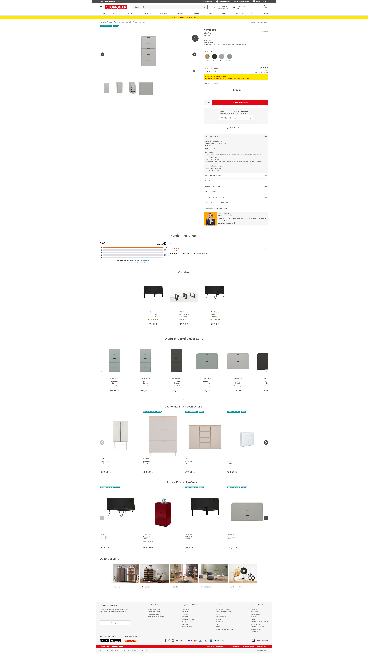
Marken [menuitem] (224, 13)
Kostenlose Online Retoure (156, 616)
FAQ (217, 624)
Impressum (219, 646)
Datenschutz (235, 646)
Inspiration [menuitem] (263, 13)
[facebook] (165, 640)
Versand (265, 72)
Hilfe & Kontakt (224, 1)
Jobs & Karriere (255, 614)
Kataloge (185, 624)
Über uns (253, 616)
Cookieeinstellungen (247, 646)
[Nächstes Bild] (194, 54)
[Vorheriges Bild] (102, 54)
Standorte (254, 609)
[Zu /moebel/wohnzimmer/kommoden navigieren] (154, 573)
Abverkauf (185, 609)
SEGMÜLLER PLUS (262, 1)
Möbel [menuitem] (102, 13)
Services (218, 619)
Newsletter (185, 616)
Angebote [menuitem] (240, 13)
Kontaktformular (221, 616)
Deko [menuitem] (210, 13)
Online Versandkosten (154, 609)
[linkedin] (181, 640)
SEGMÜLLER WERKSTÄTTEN (259, 621)
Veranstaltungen (187, 626)
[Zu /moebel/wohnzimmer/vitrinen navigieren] (125, 573)
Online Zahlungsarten (154, 611)
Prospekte (208, 1)
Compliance (254, 631)
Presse (218, 626)
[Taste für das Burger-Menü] (101, 7)
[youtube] (177, 640)
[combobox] (207, 102)
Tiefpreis (185, 614)
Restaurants (254, 611)
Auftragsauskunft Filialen (155, 614)
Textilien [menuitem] (163, 13)
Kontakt (218, 614)
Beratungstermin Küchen (223, 611)
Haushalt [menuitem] (179, 13)
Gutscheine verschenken (189, 619)
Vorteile (253, 619)
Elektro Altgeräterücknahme (224, 629)
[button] (193, 70)
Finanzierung (219, 621)
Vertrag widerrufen (261, 650)
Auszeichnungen (256, 629)
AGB (227, 646)
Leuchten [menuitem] (147, 13)
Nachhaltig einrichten (257, 624)
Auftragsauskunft (243, 1)
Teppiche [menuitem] (195, 13)
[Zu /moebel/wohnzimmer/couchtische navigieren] (213, 573)
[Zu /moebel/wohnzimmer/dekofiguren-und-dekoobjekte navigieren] (243, 573)
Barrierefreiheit (261, 646)
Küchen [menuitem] (116, 13)
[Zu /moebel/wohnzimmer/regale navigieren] (184, 573)
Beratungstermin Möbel (223, 609)
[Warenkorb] (266, 7)
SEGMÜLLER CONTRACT (258, 626)
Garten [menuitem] (131, 13)
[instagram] (173, 640)
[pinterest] (169, 640)
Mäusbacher (207, 35)
